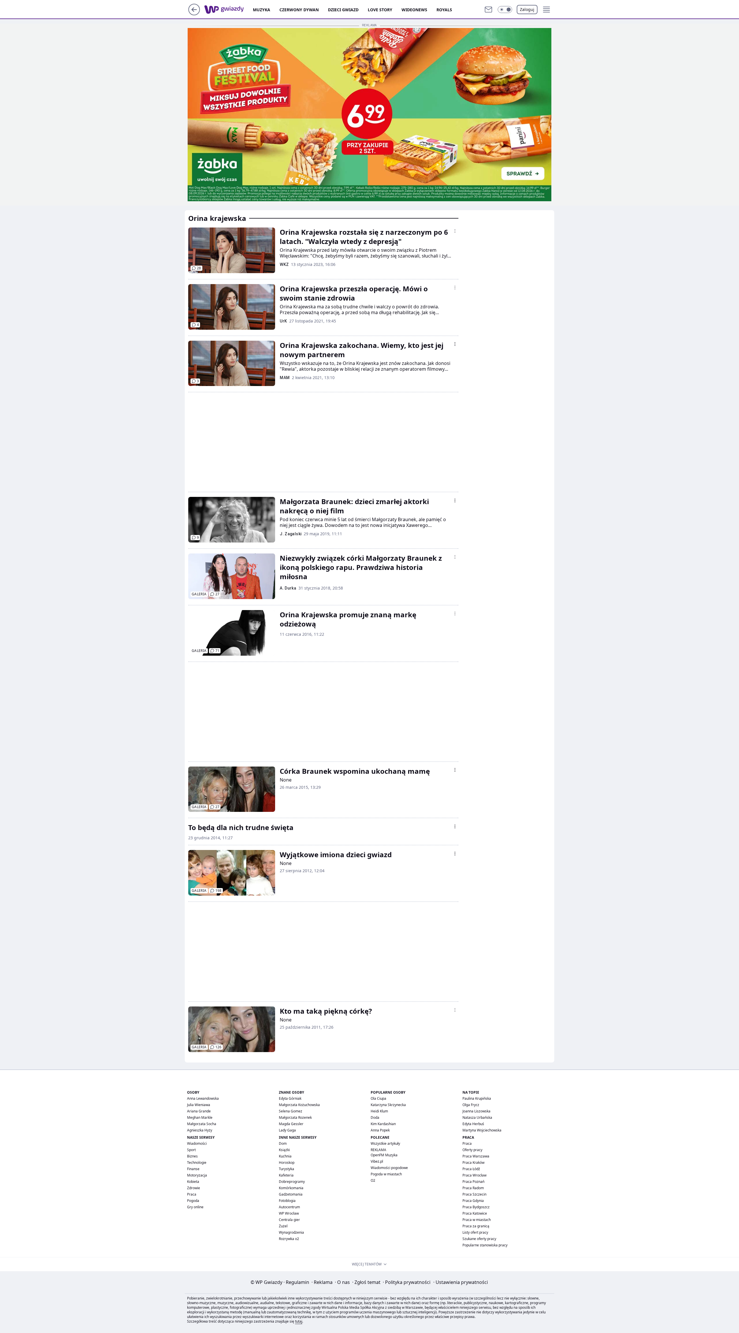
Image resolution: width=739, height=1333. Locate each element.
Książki (284, 1149)
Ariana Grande (199, 1111)
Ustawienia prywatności (460, 1282)
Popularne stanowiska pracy (484, 1245)
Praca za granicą (475, 1226)
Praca (191, 1194)
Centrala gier (289, 1219)
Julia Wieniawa (198, 1104)
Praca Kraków (473, 1162)
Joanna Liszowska (476, 1111)
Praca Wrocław (474, 1175)
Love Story (380, 9)
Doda (375, 1117)
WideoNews (414, 9)
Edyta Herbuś (473, 1123)
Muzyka (261, 9)
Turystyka (286, 1168)
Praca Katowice (474, 1213)
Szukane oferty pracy (479, 1238)
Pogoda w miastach (386, 1174)
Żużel (283, 1226)
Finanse (193, 1168)
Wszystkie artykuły (385, 1143)
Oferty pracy (472, 1149)
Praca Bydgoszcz (476, 1207)
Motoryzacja (197, 1175)
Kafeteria (286, 1175)
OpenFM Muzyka (384, 1155)
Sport (191, 1149)
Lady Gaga (287, 1130)
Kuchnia (285, 1156)
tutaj (298, 1321)
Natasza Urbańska (477, 1117)
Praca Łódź (471, 1168)
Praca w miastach (476, 1219)
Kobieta (193, 1181)
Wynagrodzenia (291, 1232)
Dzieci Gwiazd (343, 9)
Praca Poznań (473, 1181)
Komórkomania (291, 1187)
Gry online (195, 1207)
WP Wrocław (289, 1213)
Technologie (196, 1162)
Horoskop (286, 1162)
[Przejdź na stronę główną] (194, 13)
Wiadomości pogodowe (389, 1167)
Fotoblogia (287, 1200)
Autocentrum (289, 1207)
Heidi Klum (379, 1111)
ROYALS (444, 9)
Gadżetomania (291, 1194)
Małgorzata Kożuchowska (299, 1104)
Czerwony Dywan (299, 9)
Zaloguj (527, 9)
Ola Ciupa (378, 1098)
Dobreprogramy (292, 1181)
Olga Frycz (470, 1104)
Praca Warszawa (475, 1156)
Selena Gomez (290, 1111)
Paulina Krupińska (476, 1098)
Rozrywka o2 (289, 1238)
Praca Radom (473, 1187)
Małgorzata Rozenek (295, 1117)
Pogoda (193, 1200)
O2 (373, 1180)
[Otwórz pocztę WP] (488, 9)
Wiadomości (197, 1143)
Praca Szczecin (474, 1194)
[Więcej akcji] (454, 231)
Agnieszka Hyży (199, 1130)
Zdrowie (193, 1187)
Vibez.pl (377, 1161)
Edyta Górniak (290, 1098)
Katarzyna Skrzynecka (388, 1104)
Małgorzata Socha (201, 1123)
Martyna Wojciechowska (481, 1130)
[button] (505, 9)
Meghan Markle (199, 1117)
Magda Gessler (291, 1123)
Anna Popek (380, 1130)
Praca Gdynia (473, 1200)
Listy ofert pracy (475, 1232)
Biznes (192, 1156)
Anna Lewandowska (203, 1098)
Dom (283, 1143)
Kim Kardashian (383, 1123)
